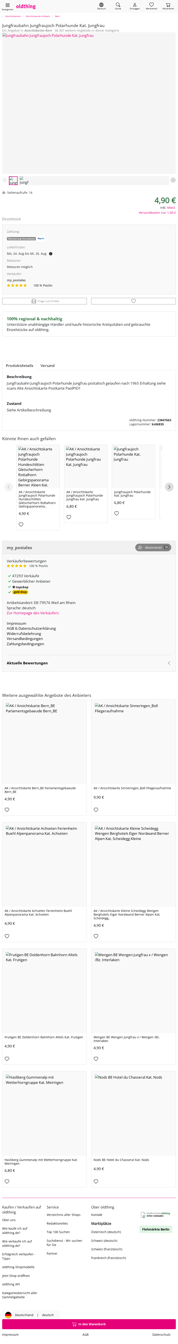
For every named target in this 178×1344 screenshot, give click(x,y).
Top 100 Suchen (58, 1232)
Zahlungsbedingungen (25, 643)
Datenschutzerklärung (37, 628)
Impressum (16, 623)
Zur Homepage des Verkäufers (33, 612)
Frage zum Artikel (48, 301)
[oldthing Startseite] (26, 6)
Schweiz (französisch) (106, 1249)
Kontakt (96, 1215)
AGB (10, 628)
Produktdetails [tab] (19, 365)
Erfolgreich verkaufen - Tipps (18, 1256)
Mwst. (171, 207)
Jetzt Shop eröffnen (16, 1276)
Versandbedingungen (25, 638)
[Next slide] (173, 180)
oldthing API (11, 1284)
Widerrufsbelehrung (24, 633)
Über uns (9, 1220)
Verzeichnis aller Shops (64, 1215)
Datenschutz (161, 1334)
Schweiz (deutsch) (104, 1241)
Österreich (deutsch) (106, 1232)
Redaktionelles (57, 1223)
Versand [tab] (47, 365)
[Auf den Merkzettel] (133, 301)
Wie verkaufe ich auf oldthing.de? (17, 1243)
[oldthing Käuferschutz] (156, 1215)
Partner (52, 1253)
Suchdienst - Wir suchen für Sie (64, 1243)
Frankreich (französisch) (108, 1258)
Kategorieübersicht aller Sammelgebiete (19, 1295)
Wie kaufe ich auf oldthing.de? (14, 1230)
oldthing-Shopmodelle (18, 1267)
